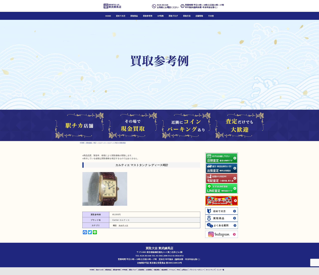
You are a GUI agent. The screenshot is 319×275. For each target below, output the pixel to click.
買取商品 (134, 16)
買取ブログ (173, 16)
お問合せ (185, 270)
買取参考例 (147, 16)
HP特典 (160, 16)
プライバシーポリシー (196, 270)
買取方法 (187, 16)
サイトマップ (210, 270)
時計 (115, 225)
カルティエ (123, 225)
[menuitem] (108, 16)
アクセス (172, 270)
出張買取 (149, 270)
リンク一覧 (220, 270)
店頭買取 (141, 270)
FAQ (178, 270)
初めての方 (120, 16)
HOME (108, 16)
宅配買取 (157, 270)
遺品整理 (164, 270)
